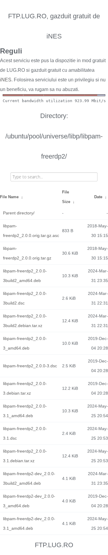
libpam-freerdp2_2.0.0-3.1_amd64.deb (25, 411)
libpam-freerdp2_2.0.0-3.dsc (30, 365)
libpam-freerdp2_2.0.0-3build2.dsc (25, 298)
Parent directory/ (18, 213)
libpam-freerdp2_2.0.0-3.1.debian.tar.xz (25, 456)
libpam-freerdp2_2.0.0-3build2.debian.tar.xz (25, 321)
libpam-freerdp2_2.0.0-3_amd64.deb (25, 343)
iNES (5, 79)
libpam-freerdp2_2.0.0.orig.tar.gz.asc (31, 230)
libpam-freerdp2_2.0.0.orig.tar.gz (27, 253)
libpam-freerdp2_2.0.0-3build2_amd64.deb (25, 275)
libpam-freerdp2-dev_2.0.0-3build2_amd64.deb (29, 478)
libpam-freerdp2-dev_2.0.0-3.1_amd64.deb (29, 523)
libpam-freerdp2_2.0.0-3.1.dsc (25, 433)
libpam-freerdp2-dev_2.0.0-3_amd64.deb (29, 501)
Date (98, 197)
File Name (9, 197)
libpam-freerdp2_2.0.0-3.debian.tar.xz (25, 388)
